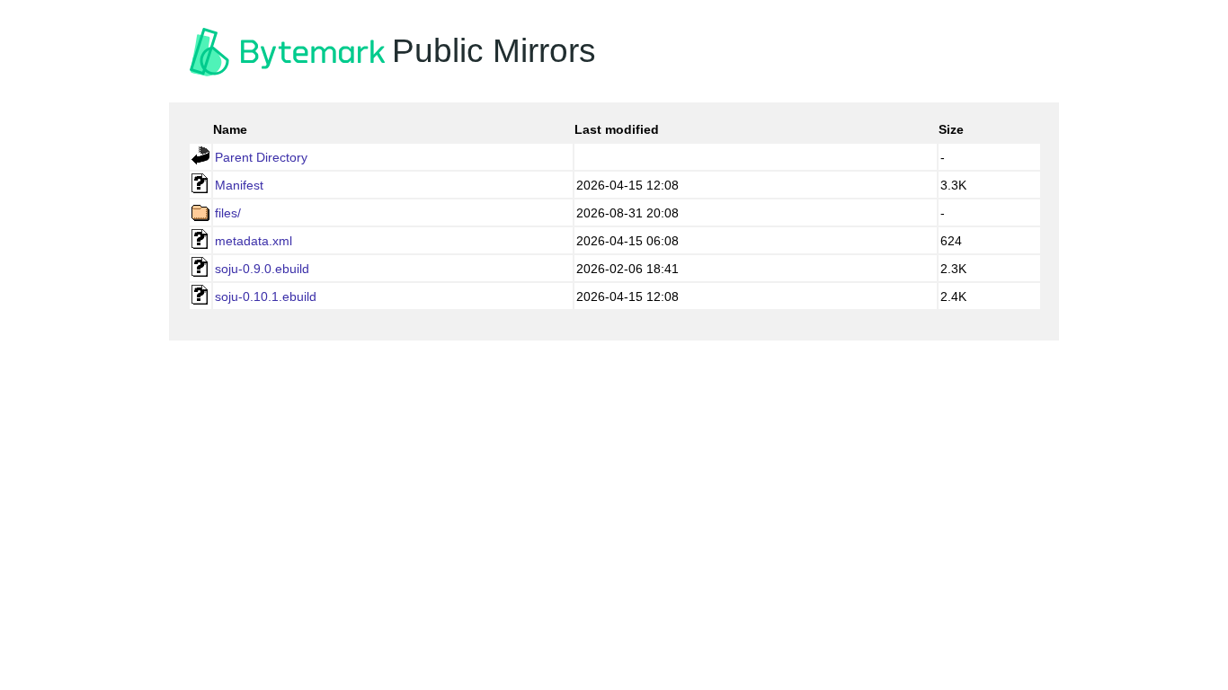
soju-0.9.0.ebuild (262, 268)
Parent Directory (261, 157)
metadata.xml (253, 241)
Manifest (239, 185)
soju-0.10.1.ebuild (265, 296)
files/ (228, 213)
